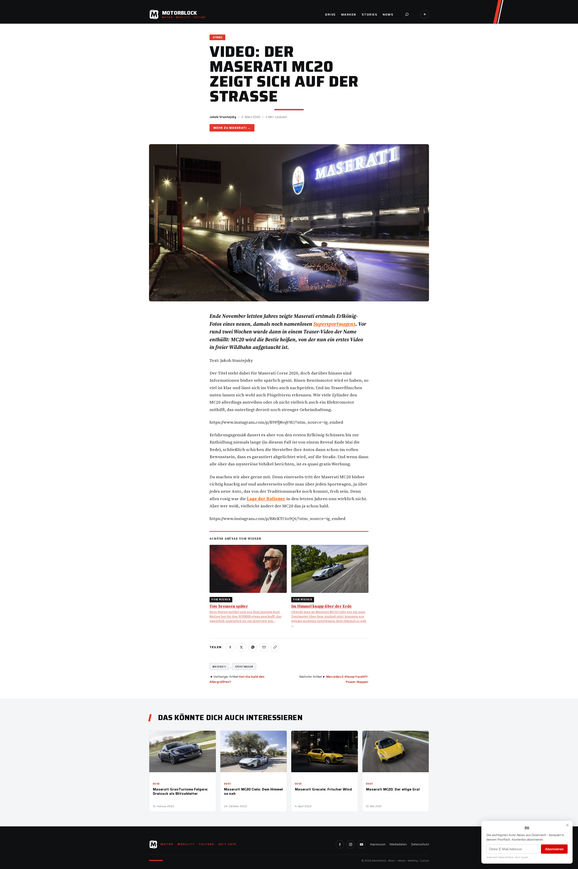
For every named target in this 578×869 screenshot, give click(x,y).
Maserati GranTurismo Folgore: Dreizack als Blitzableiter (180, 791)
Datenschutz (420, 844)
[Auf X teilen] (241, 647)
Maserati (237, 127)
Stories (217, 37)
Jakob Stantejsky (223, 116)
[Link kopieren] (275, 647)
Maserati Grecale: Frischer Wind (323, 789)
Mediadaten (398, 844)
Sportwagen (244, 666)
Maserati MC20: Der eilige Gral (393, 789)
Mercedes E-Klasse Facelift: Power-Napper (347, 679)
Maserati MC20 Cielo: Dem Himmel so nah (253, 791)
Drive (156, 784)
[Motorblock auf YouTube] (361, 844)
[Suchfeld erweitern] (406, 14)
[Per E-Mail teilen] (263, 647)
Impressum (377, 844)
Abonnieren (554, 849)
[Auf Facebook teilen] (230, 647)
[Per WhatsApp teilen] (252, 647)
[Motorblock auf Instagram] (350, 844)
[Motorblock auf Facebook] (340, 844)
